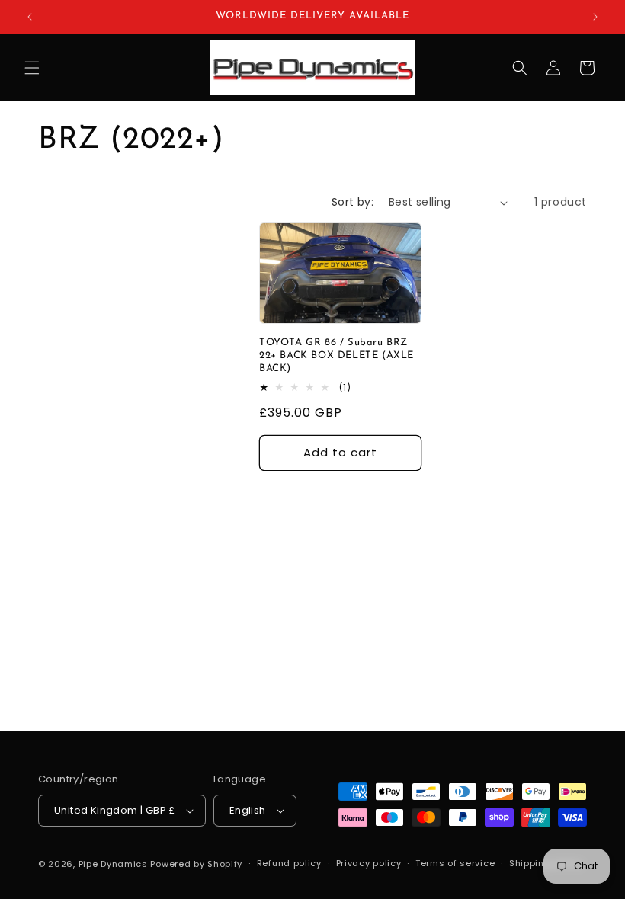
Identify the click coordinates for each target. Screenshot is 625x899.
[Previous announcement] (29, 17)
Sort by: (352, 202)
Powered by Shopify (196, 864)
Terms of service (455, 863)
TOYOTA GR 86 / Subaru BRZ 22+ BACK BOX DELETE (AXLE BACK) (336, 355)
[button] (32, 68)
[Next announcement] (595, 17)
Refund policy (289, 863)
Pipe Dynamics (113, 864)
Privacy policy (369, 863)
